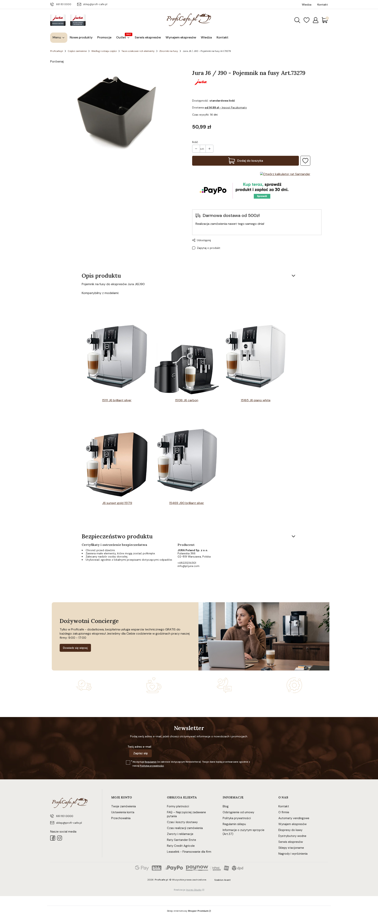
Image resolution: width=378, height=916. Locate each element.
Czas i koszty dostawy (182, 822)
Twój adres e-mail (139, 746)
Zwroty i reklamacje (180, 834)
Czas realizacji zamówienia (185, 828)
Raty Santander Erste (181, 840)
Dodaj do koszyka (250, 161)
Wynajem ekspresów (292, 824)
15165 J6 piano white (256, 400)
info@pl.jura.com (188, 566)
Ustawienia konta (122, 812)
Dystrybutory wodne (292, 836)
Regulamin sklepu (234, 824)
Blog (226, 806)
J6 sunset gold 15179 (117, 503)
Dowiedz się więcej (75, 648)
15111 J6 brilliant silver (117, 400)
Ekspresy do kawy (290, 830)
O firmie (283, 812)
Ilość (195, 142)
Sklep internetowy (187, 910)
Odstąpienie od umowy (238, 812)
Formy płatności (178, 806)
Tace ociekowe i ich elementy (138, 51)
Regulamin (151, 761)
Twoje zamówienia (123, 806)
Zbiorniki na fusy (168, 51)
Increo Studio (194, 889)
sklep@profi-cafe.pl (95, 4)
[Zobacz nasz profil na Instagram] (59, 838)
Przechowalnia (121, 818)
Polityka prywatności (237, 818)
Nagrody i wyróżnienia (293, 854)
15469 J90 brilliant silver (186, 503)
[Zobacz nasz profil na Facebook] (52, 838)
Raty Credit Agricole (181, 846)
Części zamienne (77, 51)
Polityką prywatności (152, 765)
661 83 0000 (63, 4)
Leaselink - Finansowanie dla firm (189, 852)
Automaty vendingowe (293, 818)
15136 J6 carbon (186, 400)
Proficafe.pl (56, 51)
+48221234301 (187, 562)
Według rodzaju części (104, 51)
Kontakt (283, 806)
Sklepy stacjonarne (291, 848)
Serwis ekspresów (290, 842)
